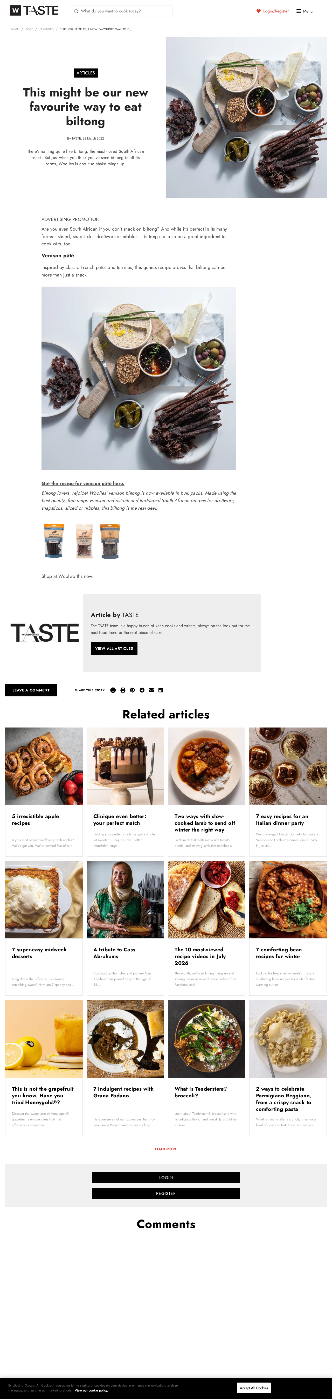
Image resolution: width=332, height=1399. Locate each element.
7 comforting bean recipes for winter (279, 953)
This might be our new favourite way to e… (96, 29)
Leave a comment (31, 690)
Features (46, 29)
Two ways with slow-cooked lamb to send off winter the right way (205, 823)
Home (14, 29)
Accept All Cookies (254, 1388)
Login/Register (275, 11)
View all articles (114, 648)
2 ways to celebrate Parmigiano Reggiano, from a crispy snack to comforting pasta (284, 1099)
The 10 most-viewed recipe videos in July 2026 (200, 956)
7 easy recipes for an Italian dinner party (282, 820)
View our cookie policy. (91, 1390)
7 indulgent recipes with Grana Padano (123, 1092)
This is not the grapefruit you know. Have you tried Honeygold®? (42, 1095)
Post (29, 29)
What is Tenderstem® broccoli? (201, 1092)
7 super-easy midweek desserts (39, 953)
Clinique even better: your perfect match (119, 820)
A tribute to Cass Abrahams (114, 953)
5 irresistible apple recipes (35, 820)
